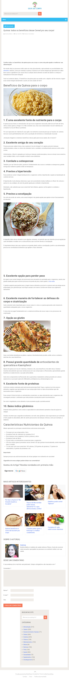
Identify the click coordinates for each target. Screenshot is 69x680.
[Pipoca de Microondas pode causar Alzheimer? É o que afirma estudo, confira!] (34, 492)
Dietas (25, 634)
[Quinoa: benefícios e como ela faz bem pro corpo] (13, 519)
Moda (25, 644)
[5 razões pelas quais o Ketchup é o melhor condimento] (34, 519)
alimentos (6, 70)
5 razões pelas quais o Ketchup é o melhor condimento (34, 530)
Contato (25, 676)
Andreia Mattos (9, 33)
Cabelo (25, 629)
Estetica (25, 637)
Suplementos (27, 657)
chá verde (52, 281)
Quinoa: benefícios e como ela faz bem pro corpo (12, 530)
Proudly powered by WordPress (23, 674)
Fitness (25, 639)
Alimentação (9, 26)
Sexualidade (27, 654)
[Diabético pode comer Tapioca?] (56, 492)
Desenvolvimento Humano (31, 632)
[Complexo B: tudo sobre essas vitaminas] (56, 519)
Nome (5, 590)
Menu (4, 19)
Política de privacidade (40, 676)
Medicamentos (27, 642)
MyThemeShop (49, 674)
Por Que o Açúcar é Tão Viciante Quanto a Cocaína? (13, 502)
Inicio (30, 676)
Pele (24, 649)
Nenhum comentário (29, 33)
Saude (25, 652)
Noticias (25, 647)
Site (4, 600)
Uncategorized (27, 659)
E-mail (5, 595)
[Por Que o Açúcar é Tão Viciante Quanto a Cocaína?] (13, 491)
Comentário (7, 568)
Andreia (23, 545)
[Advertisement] (35, 48)
